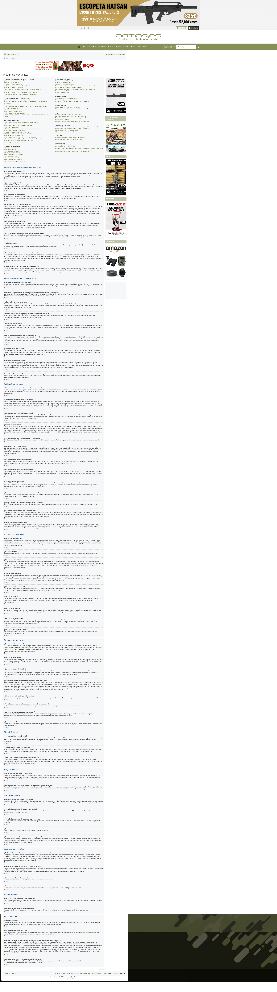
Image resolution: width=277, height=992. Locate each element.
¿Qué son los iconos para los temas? (14, 161)
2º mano (146, 47)
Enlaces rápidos (11, 54)
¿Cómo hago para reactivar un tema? (14, 142)
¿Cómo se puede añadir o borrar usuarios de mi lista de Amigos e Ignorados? (77, 109)
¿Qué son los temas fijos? (11, 158)
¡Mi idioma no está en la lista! (12, 108)
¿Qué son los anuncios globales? (13, 154)
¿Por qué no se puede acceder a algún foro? (17, 132)
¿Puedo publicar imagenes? (12, 152)
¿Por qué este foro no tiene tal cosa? (65, 146)
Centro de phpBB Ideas (89, 932)
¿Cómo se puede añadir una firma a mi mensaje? (18, 125)
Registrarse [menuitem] (111, 54)
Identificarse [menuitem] (121, 54)
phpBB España (71, 978)
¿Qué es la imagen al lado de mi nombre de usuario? (19, 110)
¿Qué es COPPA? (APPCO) (11, 82)
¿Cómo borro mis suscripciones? (64, 132)
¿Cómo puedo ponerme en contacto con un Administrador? (72, 151)
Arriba (7, 178)
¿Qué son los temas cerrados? (13, 159)
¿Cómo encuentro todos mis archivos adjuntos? (68, 139)
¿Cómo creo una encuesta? (12, 127)
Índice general (11, 973)
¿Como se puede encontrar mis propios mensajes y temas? (72, 121)
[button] (79, 47)
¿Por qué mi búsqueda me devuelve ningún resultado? (71, 116)
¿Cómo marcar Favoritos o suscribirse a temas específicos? (72, 128)
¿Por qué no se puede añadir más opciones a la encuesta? (21, 129)
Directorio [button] (131, 47)
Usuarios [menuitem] (76, 973)
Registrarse (194, 28)
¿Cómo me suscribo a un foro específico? (67, 130)
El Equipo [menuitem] (67, 973)
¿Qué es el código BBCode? (12, 148)
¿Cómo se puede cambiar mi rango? (14, 113)
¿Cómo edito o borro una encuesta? (14, 130)
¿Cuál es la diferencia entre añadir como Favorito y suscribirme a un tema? (76, 127)
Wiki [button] (93, 47)
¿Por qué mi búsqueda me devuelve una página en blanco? (72, 118)
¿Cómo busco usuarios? (62, 119)
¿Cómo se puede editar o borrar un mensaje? (17, 124)
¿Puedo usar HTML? (10, 149)
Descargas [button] (120, 47)
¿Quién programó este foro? (63, 145)
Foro (140, 47)
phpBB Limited (75, 922)
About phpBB (47, 924)
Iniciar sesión (182, 28)
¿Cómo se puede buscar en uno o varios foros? (68, 114)
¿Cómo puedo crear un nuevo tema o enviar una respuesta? (21, 122)
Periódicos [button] (102, 47)
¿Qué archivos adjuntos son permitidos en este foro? (70, 137)
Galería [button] (110, 47)
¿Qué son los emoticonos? (12, 151)
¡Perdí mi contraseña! (10, 91)
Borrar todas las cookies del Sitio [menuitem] (91, 973)
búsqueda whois (55, 944)
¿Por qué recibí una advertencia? (13, 135)
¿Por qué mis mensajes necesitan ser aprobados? (18, 140)
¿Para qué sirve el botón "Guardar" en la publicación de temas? (22, 139)
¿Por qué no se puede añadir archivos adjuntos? (18, 133)
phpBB (10, 329)
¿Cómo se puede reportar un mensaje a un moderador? (20, 137)
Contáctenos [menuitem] (58, 973)
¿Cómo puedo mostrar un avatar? (13, 111)
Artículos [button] (85, 47)
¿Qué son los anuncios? (11, 156)
